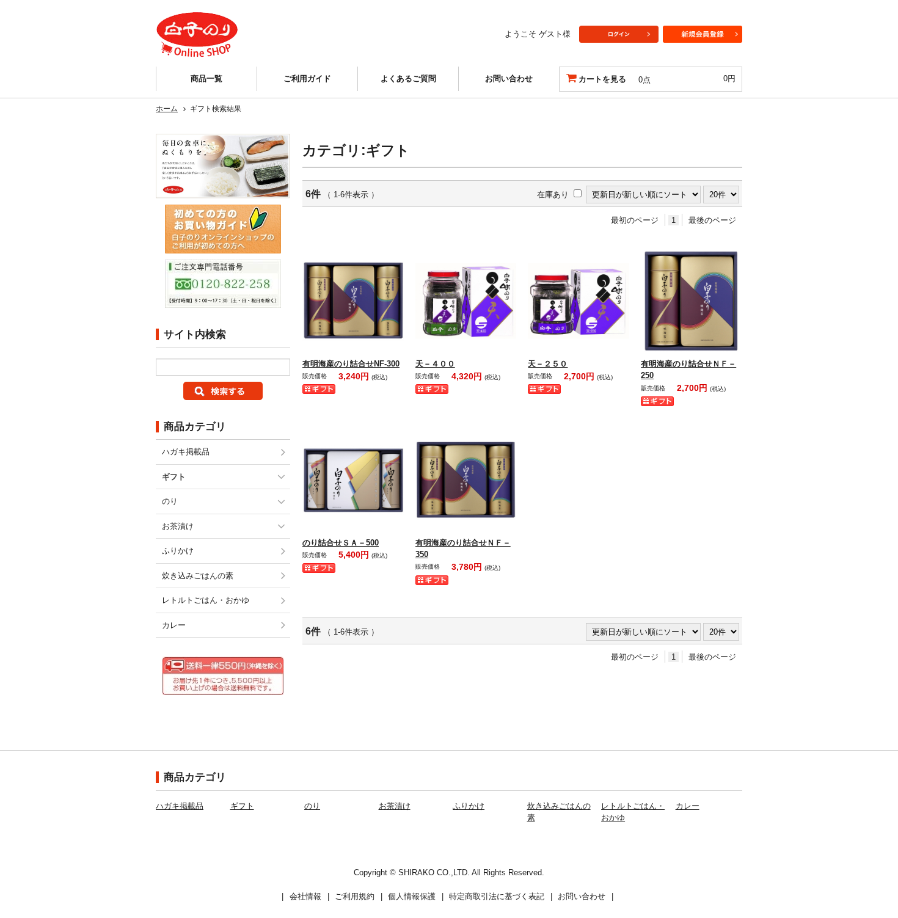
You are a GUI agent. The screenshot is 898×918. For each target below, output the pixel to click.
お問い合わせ (509, 78)
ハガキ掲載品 (186, 451)
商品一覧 (206, 78)
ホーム (167, 108)
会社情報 (305, 896)
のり (170, 501)
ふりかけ (178, 550)
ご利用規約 (354, 896)
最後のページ (712, 220)
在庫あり (553, 194)
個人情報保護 (412, 896)
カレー (174, 625)
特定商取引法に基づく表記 (496, 896)
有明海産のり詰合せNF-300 (351, 363)
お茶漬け (178, 526)
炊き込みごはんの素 (197, 575)
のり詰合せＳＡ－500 (340, 542)
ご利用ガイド (307, 78)
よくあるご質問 (408, 78)
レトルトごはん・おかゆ (205, 600)
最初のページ (635, 220)
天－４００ (435, 363)
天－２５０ (548, 363)
